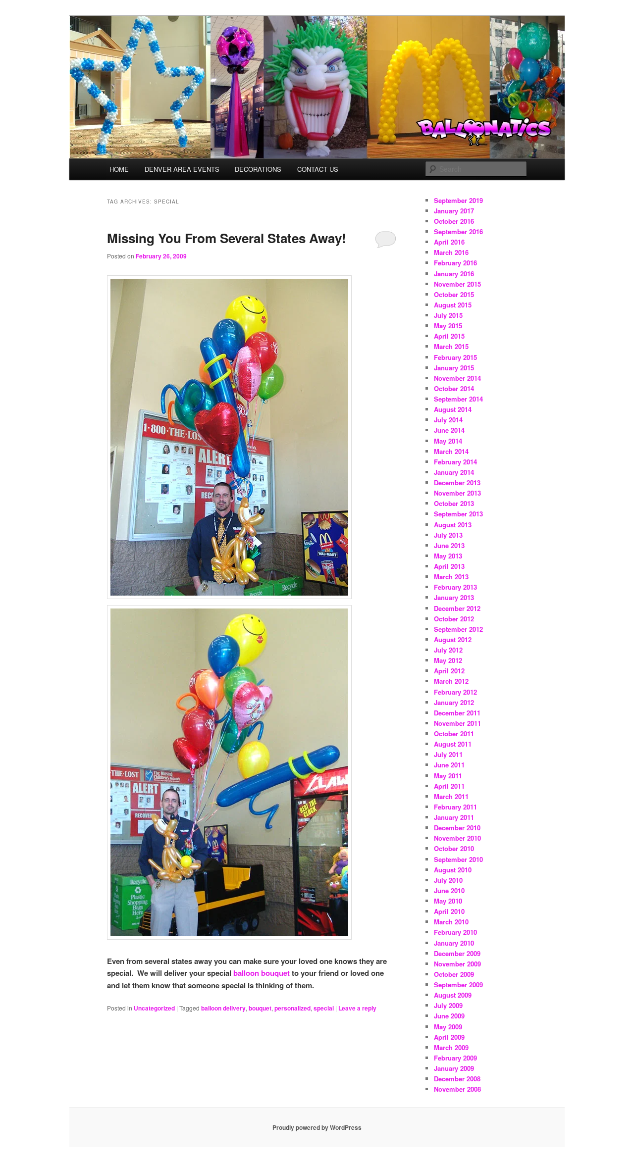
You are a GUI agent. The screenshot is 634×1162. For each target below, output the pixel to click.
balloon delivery (223, 1008)
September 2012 (458, 629)
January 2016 (454, 273)
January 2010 (454, 943)
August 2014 (453, 409)
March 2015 (451, 346)
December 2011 (457, 712)
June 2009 (449, 1015)
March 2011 (451, 796)
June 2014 (449, 430)
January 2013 (454, 597)
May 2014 (448, 441)
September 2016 (458, 231)
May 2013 (448, 555)
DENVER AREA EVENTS (182, 169)
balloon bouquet (261, 972)
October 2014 (454, 388)
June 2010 (449, 890)
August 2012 (453, 639)
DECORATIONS (258, 169)
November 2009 (457, 963)
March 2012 (451, 681)
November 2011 (457, 723)
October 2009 (454, 974)
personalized (292, 1008)
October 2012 (454, 618)
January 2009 (454, 1068)
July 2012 (448, 650)
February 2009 (455, 1057)
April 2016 (449, 242)
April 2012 (449, 670)
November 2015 (457, 284)
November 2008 (457, 1089)
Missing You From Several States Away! (226, 238)
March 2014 (451, 451)
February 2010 (455, 932)
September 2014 (458, 399)
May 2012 (448, 660)
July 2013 (448, 535)
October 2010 (454, 848)
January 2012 (454, 702)
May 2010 (448, 901)
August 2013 (453, 524)
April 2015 (449, 336)
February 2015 (455, 357)
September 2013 (458, 513)
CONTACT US (317, 169)
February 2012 (455, 692)
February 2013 (455, 587)
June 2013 (449, 545)
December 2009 (457, 953)
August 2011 (453, 744)
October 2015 (454, 294)
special (324, 1008)
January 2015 (454, 367)
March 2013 (451, 576)
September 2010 (458, 859)
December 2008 (457, 1078)
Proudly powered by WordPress (317, 1127)
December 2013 (457, 482)
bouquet (260, 1008)
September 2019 (458, 200)
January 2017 (454, 210)
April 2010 (449, 911)
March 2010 (451, 921)
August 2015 (453, 304)
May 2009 (448, 1026)
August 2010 (453, 869)
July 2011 (448, 754)
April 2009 (449, 1037)
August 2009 (453, 995)
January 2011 (454, 817)
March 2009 (451, 1047)
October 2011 (454, 733)
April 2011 (449, 786)
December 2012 (457, 608)
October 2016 (454, 221)
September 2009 (458, 984)
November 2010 (457, 838)
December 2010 (457, 827)
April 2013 (449, 566)
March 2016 (451, 252)
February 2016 (455, 262)
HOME (119, 169)
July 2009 (448, 1005)
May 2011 (448, 775)
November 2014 (457, 378)
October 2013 (454, 503)
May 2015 (448, 325)
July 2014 (448, 419)
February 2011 (455, 806)
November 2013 (457, 493)
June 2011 (449, 764)
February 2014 (455, 461)
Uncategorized (154, 1008)
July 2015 (448, 315)
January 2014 (454, 472)
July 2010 (448, 880)
